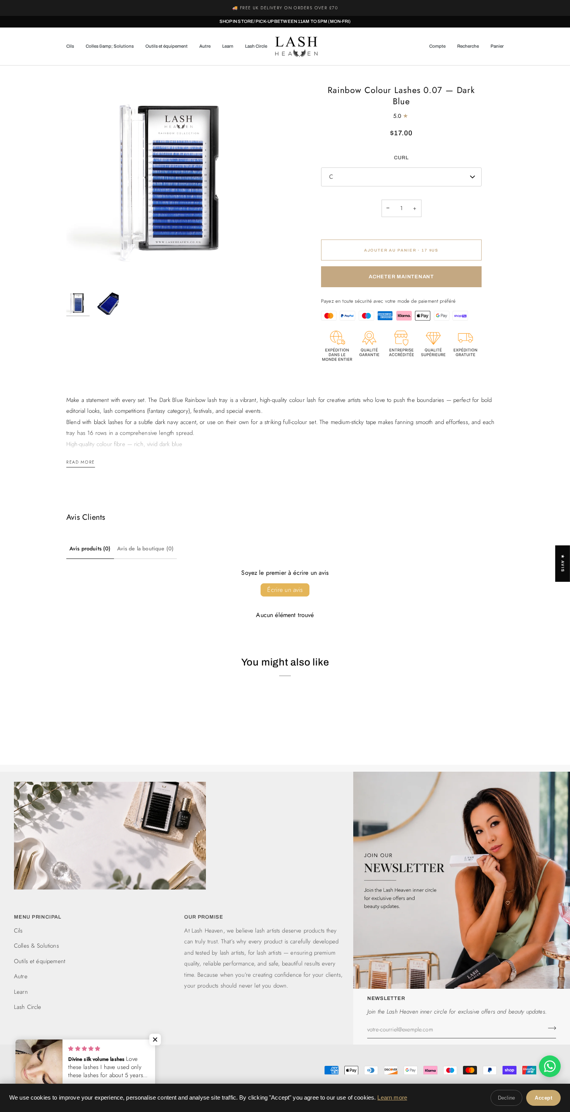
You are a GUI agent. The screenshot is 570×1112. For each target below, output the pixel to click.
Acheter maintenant (401, 276)
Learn (21, 992)
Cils (18, 930)
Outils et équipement (39, 961)
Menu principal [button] (37, 917)
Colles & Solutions (36, 945)
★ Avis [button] (563, 563)
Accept (543, 1098)
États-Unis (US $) (98, 1069)
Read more (80, 462)
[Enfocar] (81, 273)
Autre (21, 976)
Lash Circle (27, 1007)
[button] (73, 47)
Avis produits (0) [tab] (90, 548)
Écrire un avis (284, 589)
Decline (506, 1098)
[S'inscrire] (549, 1028)
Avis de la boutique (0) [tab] (145, 548)
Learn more (392, 1097)
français (35, 1069)
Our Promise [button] (203, 917)
